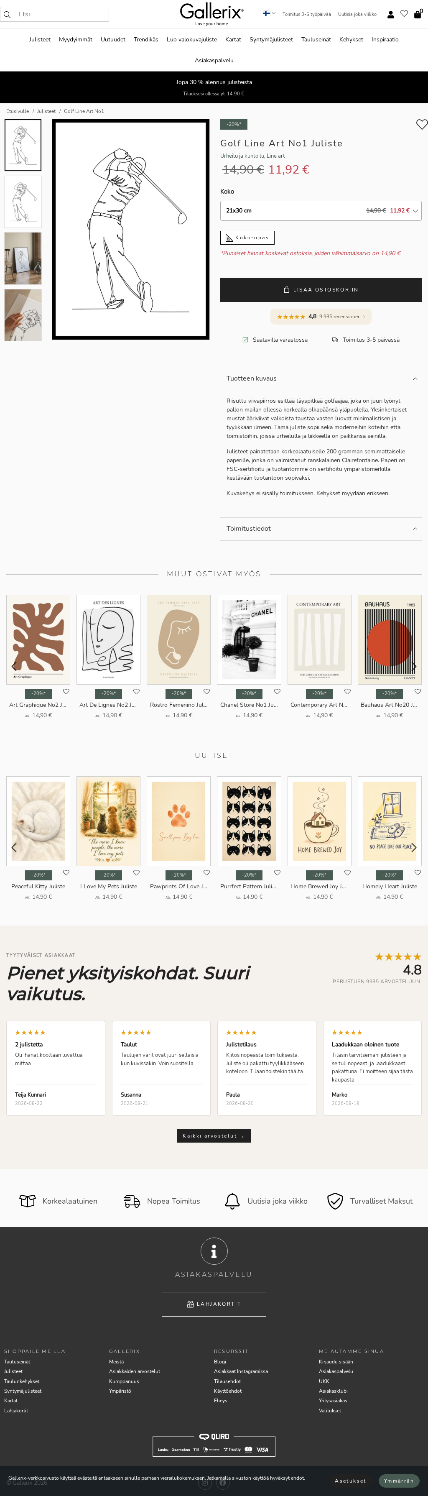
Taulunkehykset (21, 1381)
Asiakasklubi (333, 1391)
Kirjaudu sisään (336, 1361)
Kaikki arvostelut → (214, 1136)
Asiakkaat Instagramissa (241, 1371)
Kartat (233, 39)
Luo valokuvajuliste (192, 39)
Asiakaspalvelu (214, 60)
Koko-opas (251, 237)
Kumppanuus (124, 1381)
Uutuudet (113, 39)
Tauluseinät (316, 39)
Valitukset (330, 1410)
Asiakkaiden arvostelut (134, 1371)
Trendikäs (146, 39)
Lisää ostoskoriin (326, 289)
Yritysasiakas (333, 1400)
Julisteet (40, 39)
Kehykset (351, 39)
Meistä (116, 1361)
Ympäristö (120, 1391)
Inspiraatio (385, 39)
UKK (324, 1381)
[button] (7, 14)
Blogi (220, 1361)
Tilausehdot (227, 1381)
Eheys (220, 1400)
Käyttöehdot (228, 1391)
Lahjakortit (219, 1304)
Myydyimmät (75, 39)
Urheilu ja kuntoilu (242, 156)
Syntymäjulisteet (271, 39)
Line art (276, 156)
